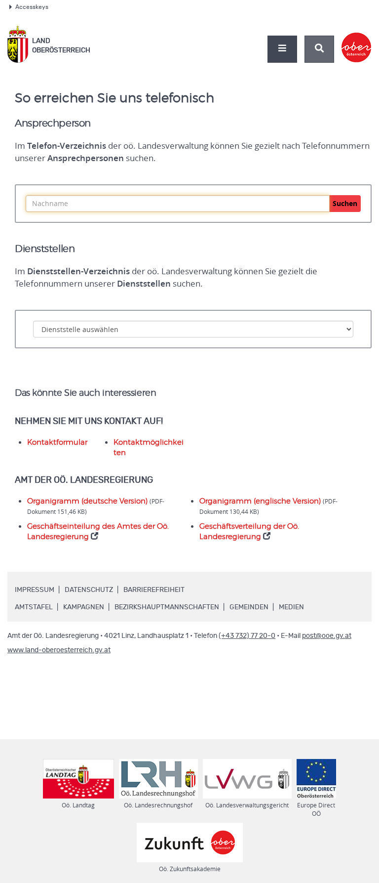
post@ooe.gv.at (326, 635)
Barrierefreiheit (154, 590)
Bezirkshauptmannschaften (166, 607)
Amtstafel (34, 607)
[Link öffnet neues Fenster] (356, 39)
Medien (291, 607)
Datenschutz (89, 590)
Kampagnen (83, 607)
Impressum (34, 590)
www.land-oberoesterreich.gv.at (59, 650)
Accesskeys (31, 7)
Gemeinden (248, 607)
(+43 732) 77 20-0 (247, 635)
